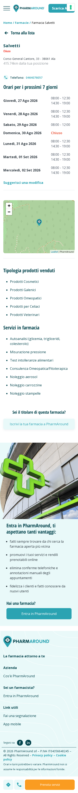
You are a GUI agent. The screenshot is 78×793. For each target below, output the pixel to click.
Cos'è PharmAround (19, 676)
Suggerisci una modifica (23, 182)
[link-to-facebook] (21, 742)
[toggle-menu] (6, 8)
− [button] (9, 212)
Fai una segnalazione (19, 715)
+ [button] (9, 205)
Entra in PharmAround (20, 696)
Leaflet (54, 251)
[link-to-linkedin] (28, 742)
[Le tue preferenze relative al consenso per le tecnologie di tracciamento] (71, 7)
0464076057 (34, 78)
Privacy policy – (44, 755)
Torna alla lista (23, 33)
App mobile (12, 724)
